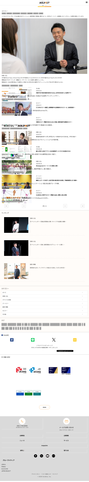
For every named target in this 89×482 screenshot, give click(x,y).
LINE (21, 85)
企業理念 (22, 435)
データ (25, 128)
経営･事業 (30, 13)
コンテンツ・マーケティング (20, 99)
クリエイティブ (14, 85)
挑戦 (3, 186)
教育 (23, 328)
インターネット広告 (11, 157)
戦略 (18, 114)
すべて (4, 13)
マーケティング (6, 85)
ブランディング (10, 99)
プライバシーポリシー (36, 474)
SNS (18, 157)
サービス (66, 440)
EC (82, 324)
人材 (18, 328)
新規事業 (25, 324)
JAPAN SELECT (6, 471)
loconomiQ (4, 469)
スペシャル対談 (16, 13)
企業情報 (66, 435)
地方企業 (20, 201)
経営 (3, 114)
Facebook (9, 172)
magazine (44, 445)
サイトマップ (55, 474)
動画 (25, 328)
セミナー (36, 13)
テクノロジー (15, 143)
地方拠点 (6, 328)
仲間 (14, 328)
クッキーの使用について (46, 474)
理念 (84, 324)
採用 (3, 99)
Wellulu (3, 466)
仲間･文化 (9, 13)
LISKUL (3, 464)
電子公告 (66, 450)
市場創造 (3, 328)
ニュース (22, 440)
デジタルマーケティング (18, 172)
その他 (41, 13)
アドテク (9, 143)
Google (37, 328)
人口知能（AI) (19, 324)
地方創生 (10, 328)
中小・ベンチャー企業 (11, 114)
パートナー (23, 13)
